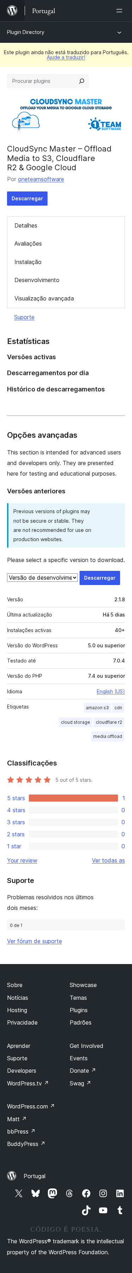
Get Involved (86, 1045)
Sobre (15, 984)
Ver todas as (108, 860)
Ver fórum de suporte (34, 941)
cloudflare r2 (109, 722)
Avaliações (28, 243)
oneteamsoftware (41, 179)
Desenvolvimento (36, 279)
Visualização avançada (44, 298)
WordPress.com (31, 1106)
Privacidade (22, 1022)
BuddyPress (26, 1143)
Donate (83, 1070)
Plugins (79, 1010)
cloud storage (75, 722)
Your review (22, 860)
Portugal (34, 1176)
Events (79, 1058)
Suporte (24, 317)
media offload (107, 736)
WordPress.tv (28, 1083)
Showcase (83, 984)
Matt (17, 1119)
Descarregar (27, 198)
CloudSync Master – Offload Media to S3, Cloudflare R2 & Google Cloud (59, 158)
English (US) (111, 691)
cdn (118, 707)
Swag (80, 1083)
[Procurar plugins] (82, 81)
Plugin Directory (25, 32)
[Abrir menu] (120, 10)
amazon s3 (97, 707)
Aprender (18, 1045)
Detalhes (25, 225)
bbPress (21, 1131)
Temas (78, 997)
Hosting (17, 1010)
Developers (21, 1070)
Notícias (17, 997)
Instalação (28, 261)
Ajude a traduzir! (66, 57)
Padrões (81, 1022)
